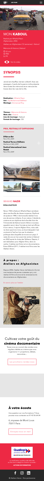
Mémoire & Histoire (18, 112)
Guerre (15, 114)
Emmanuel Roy (18, 103)
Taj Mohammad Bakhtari (17, 100)
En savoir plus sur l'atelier (13, 282)
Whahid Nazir (19, 98)
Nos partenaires (29, 478)
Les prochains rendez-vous (22, 362)
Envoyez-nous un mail (20, 431)
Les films (14, 2)
